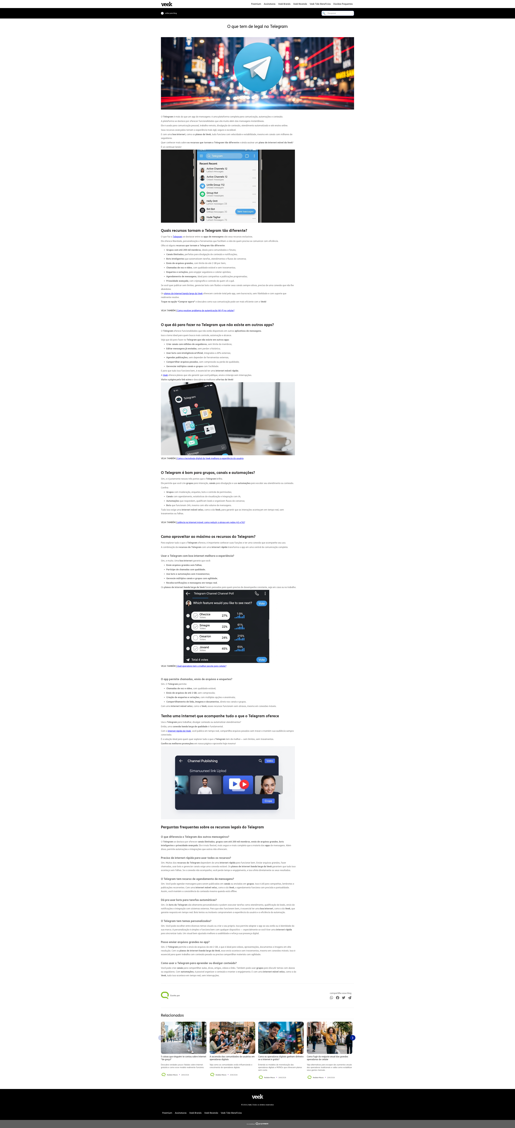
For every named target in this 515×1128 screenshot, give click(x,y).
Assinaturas (269, 4)
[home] (167, 4)
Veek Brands (284, 4)
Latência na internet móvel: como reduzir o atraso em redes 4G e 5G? (211, 522)
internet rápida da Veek (179, 731)
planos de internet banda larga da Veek (183, 293)
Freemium (256, 4)
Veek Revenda (300, 4)
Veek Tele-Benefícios (320, 4)
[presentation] (161, 1037)
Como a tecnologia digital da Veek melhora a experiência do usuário (210, 458)
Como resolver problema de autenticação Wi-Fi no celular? (205, 310)
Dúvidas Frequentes (343, 4)
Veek (165, 375)
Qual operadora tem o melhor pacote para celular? (201, 666)
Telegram (177, 236)
